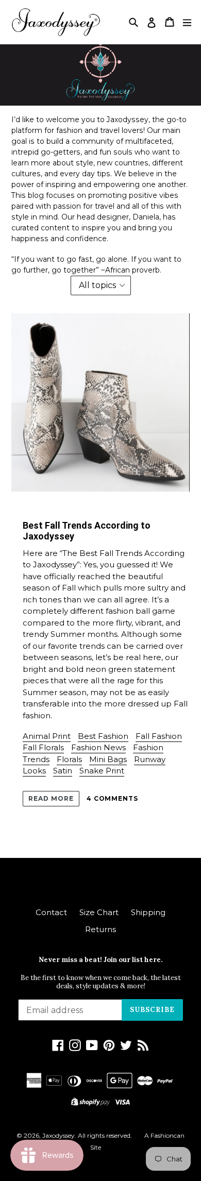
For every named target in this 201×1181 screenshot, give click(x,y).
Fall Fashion (159, 736)
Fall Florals (43, 747)
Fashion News (98, 747)
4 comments (113, 798)
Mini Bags (108, 759)
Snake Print (101, 770)
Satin (62, 770)
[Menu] (187, 22)
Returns (100, 929)
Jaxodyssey (58, 1135)
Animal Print (47, 736)
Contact (51, 912)
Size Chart (99, 912)
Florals (69, 759)
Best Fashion (103, 736)
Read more (51, 798)
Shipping (148, 912)
